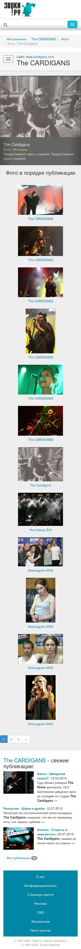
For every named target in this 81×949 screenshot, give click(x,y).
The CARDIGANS (43, 39)
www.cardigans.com (40, 56)
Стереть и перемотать (52, 831)
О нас (40, 876)
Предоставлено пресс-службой (26, 154)
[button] (6, 120)
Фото (65, 39)
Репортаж (11, 808)
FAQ (40, 912)
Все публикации (21, 857)
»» (55, 800)
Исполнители (16, 39)
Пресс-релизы (40, 930)
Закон (41, 773)
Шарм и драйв (33, 808)
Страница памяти (40, 894)
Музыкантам (41, 921)
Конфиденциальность (41, 885)
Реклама (40, 903)
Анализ (43, 829)
